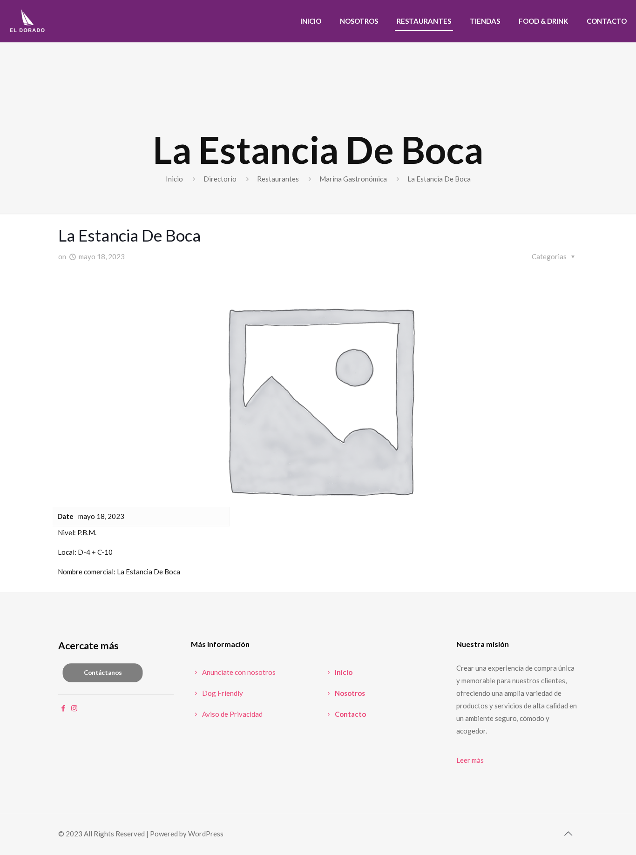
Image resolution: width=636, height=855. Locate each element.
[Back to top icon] (568, 833)
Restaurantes (278, 179)
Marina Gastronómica (353, 179)
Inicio (174, 179)
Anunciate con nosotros (238, 672)
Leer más (470, 760)
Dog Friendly (222, 693)
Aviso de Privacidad (232, 714)
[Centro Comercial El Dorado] (27, 21)
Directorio (220, 179)
